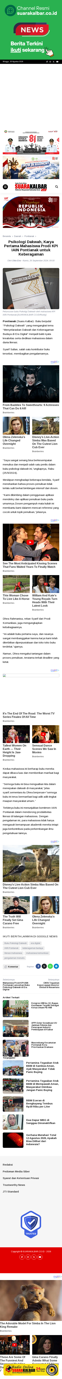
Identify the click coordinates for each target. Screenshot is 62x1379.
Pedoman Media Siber (16, 1171)
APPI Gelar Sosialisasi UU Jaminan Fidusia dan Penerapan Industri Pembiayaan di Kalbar (44, 1026)
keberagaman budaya (33, 948)
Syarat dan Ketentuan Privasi (21, 1178)
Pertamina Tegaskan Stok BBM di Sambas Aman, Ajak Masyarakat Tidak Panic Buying (42, 1067)
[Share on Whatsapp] (50, 966)
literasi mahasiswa (13, 953)
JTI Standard (11, 1191)
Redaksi (8, 1164)
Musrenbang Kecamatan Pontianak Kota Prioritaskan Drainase (43, 1045)
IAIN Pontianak (11, 948)
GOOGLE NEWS (47, 936)
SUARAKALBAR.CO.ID (34, 1251)
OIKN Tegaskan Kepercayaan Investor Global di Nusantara (48, 985)
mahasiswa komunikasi (37, 953)
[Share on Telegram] (56, 966)
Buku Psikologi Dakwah (15, 943)
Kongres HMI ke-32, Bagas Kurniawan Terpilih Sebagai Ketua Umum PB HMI (45, 1005)
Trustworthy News (14, 1184)
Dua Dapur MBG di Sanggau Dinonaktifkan (40, 1121)
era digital (35, 943)
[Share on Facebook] (38, 966)
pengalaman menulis (14, 958)
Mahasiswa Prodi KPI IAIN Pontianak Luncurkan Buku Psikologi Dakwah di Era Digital (16, 986)
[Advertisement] (31, 96)
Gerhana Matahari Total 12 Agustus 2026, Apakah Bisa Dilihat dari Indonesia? (41, 1140)
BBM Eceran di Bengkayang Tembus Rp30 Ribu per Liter (39, 1103)
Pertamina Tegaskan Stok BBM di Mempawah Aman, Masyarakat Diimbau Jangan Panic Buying (42, 1085)
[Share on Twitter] (44, 966)
